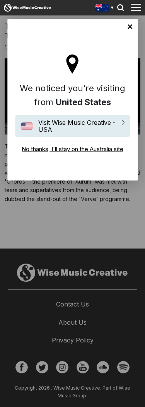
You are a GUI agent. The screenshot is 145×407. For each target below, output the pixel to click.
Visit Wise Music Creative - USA (77, 126)
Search (120, 7)
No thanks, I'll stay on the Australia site (130, 27)
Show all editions (104, 9)
